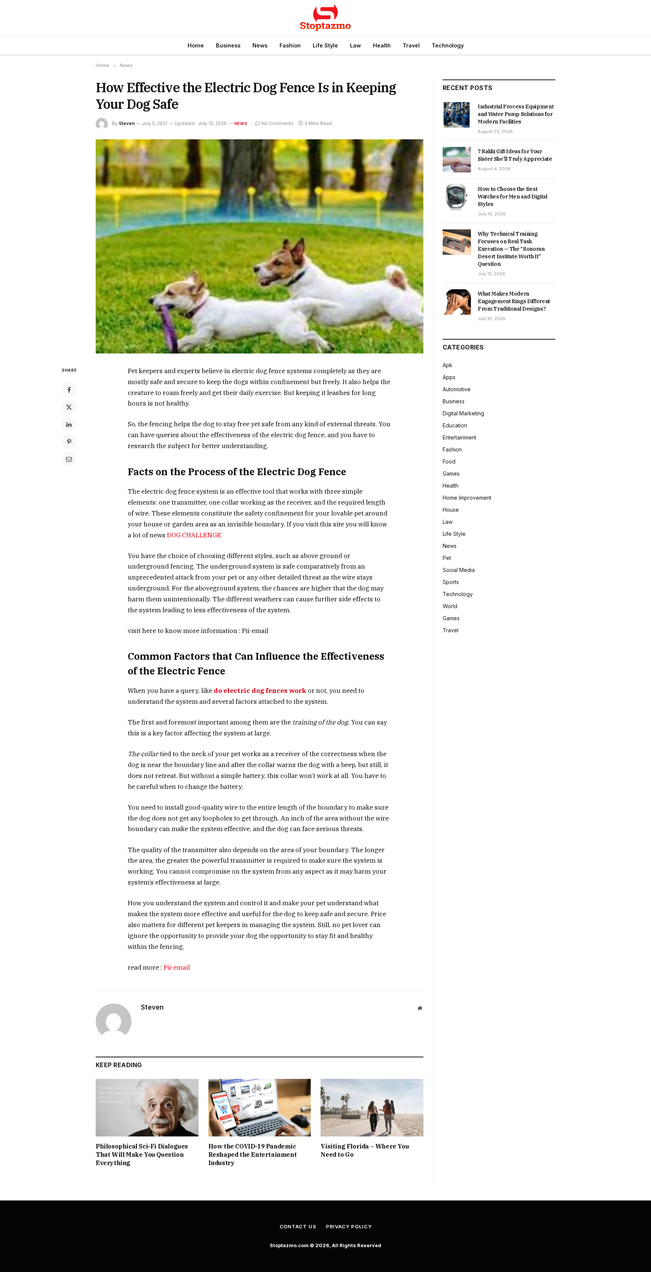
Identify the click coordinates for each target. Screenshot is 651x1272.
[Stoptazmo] (325, 18)
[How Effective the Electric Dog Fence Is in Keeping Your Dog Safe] (259, 246)
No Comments (277, 123)
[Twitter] (69, 407)
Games (451, 473)
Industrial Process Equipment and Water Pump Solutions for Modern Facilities (515, 114)
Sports (451, 582)
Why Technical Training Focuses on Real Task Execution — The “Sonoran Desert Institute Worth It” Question (511, 248)
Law (355, 45)
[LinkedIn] (69, 424)
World (450, 606)
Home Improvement (467, 497)
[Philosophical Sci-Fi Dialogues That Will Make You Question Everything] (147, 1107)
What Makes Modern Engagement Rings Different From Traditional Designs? (514, 301)
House (451, 509)
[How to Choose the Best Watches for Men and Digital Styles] (457, 197)
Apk (447, 365)
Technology (448, 45)
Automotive (457, 389)
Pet (447, 558)
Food (449, 461)
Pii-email (177, 967)
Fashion (290, 45)
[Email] (69, 459)
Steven (126, 123)
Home (196, 45)
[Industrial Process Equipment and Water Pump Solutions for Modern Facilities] (457, 115)
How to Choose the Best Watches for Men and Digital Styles (512, 196)
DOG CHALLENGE (194, 535)
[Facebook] (69, 390)
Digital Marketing (463, 413)
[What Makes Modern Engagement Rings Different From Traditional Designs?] (457, 302)
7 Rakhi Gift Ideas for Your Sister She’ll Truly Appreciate (515, 155)
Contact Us (298, 1226)
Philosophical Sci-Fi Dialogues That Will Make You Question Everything (142, 1154)
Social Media (459, 570)
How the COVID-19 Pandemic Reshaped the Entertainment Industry (252, 1154)
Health (382, 45)
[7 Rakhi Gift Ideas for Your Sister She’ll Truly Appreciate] (457, 159)
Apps (449, 377)
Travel (411, 45)
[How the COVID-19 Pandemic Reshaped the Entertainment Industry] (259, 1107)
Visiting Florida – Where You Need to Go (365, 1150)
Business (228, 45)
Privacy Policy (349, 1226)
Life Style (325, 45)
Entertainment (459, 437)
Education (455, 425)
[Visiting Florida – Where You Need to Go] (372, 1107)
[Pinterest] (69, 442)
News (259, 45)
